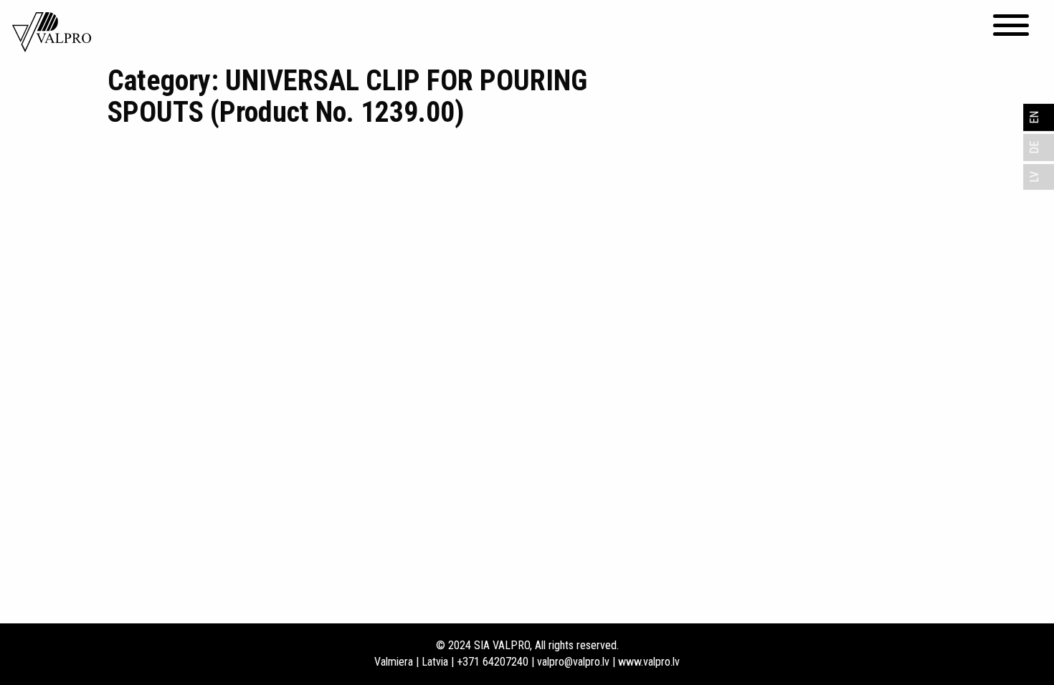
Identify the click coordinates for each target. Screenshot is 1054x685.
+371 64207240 (492, 662)
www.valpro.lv (649, 662)
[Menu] (1011, 25)
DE (1034, 147)
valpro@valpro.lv (573, 662)
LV (1034, 177)
